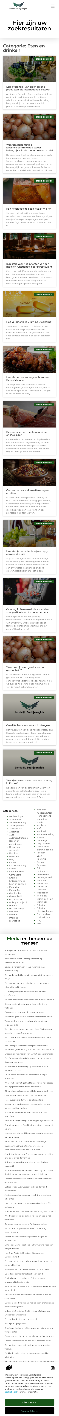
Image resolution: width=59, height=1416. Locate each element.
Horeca (13, 905)
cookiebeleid (11, 1392)
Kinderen (41, 809)
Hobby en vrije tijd (18, 902)
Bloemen (14, 856)
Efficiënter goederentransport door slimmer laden (28, 1016)
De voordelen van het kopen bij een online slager (27, 433)
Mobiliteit (42, 831)
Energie (13, 877)
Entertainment (17, 881)
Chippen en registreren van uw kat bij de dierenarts (29, 1054)
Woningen (42, 902)
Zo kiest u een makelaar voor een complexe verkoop (29, 999)
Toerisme (41, 865)
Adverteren (15, 819)
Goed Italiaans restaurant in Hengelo (28, 725)
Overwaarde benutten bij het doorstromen (25, 1012)
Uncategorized (44, 877)
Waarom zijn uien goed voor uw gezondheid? (25, 669)
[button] (52, 1368)
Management (44, 816)
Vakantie (41, 880)
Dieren (12, 868)
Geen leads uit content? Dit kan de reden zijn (26, 1095)
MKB (39, 828)
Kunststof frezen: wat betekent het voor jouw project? (30, 1211)
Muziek (40, 837)
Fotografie (14, 890)
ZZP (39, 923)
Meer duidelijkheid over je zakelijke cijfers (24, 1100)
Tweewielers (43, 874)
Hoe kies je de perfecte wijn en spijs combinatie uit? (27, 552)
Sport (39, 856)
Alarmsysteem (16, 825)
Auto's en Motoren (18, 838)
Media (40, 822)
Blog (11, 859)
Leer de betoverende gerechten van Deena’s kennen (27, 378)
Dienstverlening (17, 865)
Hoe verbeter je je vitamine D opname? (29, 321)
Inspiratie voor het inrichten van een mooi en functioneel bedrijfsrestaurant (29, 265)
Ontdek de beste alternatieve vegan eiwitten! (27, 491)
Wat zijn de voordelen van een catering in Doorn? (29, 782)
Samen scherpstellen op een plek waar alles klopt (28, 1340)
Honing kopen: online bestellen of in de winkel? (27, 1269)
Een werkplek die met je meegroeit (21, 1319)
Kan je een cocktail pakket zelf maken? (29, 208)
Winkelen (42, 895)
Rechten (41, 852)
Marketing (42, 819)
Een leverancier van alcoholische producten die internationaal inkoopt (28, 88)
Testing (40, 862)
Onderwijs (42, 840)
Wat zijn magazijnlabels (15, 1323)
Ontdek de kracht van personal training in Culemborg (30, 1336)
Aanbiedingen (16, 816)
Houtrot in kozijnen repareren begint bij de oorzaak (29, 1120)
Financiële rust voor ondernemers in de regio (26, 1141)
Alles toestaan (29, 1402)
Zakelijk (41, 905)
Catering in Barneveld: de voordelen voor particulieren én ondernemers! (27, 611)
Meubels (41, 825)
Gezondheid (15, 896)
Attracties (14, 831)
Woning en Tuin (45, 899)
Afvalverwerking (17, 822)
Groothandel (15, 899)
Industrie (14, 911)
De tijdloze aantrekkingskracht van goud (24, 1274)
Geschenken (15, 893)
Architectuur (15, 828)
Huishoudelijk (16, 908)
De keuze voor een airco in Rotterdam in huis (26, 1224)
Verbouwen (42, 883)
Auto (11, 834)
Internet (13, 914)
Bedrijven (14, 853)
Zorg (39, 920)
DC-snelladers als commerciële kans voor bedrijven (29, 1091)
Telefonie (41, 859)
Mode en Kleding (45, 834)
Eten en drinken (17, 884)
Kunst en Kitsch (45, 813)
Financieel (14, 887)
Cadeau (13, 862)
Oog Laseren (43, 843)
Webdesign (42, 892)
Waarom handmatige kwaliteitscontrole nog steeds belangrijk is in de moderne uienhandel (29, 147)
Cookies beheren (29, 1411)
